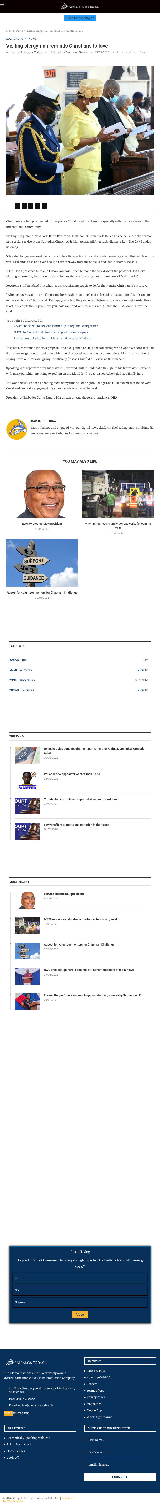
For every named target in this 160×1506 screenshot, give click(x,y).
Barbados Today (31, 52)
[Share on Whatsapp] (37, 206)
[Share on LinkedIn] (30, 206)
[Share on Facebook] (17, 206)
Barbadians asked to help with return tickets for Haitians (52, 338)
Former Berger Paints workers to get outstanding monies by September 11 (93, 995)
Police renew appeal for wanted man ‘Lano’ (72, 774)
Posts (19, 30)
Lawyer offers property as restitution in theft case (76, 824)
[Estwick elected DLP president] (42, 494)
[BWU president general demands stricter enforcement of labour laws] (27, 976)
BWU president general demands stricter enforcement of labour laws (89, 970)
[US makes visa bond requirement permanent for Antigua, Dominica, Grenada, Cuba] (27, 755)
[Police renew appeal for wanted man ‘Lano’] (27, 780)
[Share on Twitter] (24, 206)
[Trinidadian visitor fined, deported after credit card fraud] (27, 806)
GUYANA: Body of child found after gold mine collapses (51, 332)
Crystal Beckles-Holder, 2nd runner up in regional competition (56, 326)
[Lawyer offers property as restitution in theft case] (27, 831)
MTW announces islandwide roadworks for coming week (81, 919)
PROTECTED (20, 1413)
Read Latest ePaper (80, 18)
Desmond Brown (76, 52)
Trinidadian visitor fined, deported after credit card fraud (81, 799)
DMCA (8, 1413)
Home (10, 30)
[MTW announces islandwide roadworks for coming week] (118, 494)
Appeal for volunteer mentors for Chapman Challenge (42, 592)
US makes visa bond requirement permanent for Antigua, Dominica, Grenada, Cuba (94, 751)
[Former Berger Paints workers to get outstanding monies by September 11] (27, 1001)
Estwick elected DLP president (42, 523)
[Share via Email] (44, 206)
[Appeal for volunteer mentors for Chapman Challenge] (42, 563)
